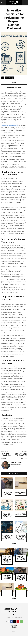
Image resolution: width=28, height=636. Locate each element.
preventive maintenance (13, 180)
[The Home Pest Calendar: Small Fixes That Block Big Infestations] (21, 552)
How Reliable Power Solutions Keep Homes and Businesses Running (7, 537)
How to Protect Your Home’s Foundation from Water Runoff (7, 577)
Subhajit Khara (16, 462)
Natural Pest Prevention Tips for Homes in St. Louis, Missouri (21, 593)
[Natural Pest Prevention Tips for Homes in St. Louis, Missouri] (21, 587)
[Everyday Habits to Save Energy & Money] (21, 505)
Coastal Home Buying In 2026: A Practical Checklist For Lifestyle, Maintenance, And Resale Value (7, 559)
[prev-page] (13, 544)
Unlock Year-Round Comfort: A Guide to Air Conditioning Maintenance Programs (21, 456)
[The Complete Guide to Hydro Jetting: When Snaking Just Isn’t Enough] (7, 483)
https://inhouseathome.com (16, 464)
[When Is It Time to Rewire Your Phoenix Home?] (21, 483)
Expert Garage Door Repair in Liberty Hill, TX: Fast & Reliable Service (6, 456)
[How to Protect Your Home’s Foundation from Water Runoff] (7, 571)
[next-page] (15, 544)
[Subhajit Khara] (5, 465)
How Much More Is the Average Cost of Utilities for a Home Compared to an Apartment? (20, 537)
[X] (6, 78)
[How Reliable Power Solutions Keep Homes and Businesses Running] (7, 527)
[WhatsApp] (12, 78)
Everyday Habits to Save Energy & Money (20, 514)
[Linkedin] (13, 466)
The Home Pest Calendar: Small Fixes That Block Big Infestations (21, 558)
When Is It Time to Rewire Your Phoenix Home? (20, 492)
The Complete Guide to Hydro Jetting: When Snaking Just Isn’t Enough (7, 493)
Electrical (13, 82)
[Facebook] (2, 78)
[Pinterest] (9, 78)
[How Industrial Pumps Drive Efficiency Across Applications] (7, 505)
